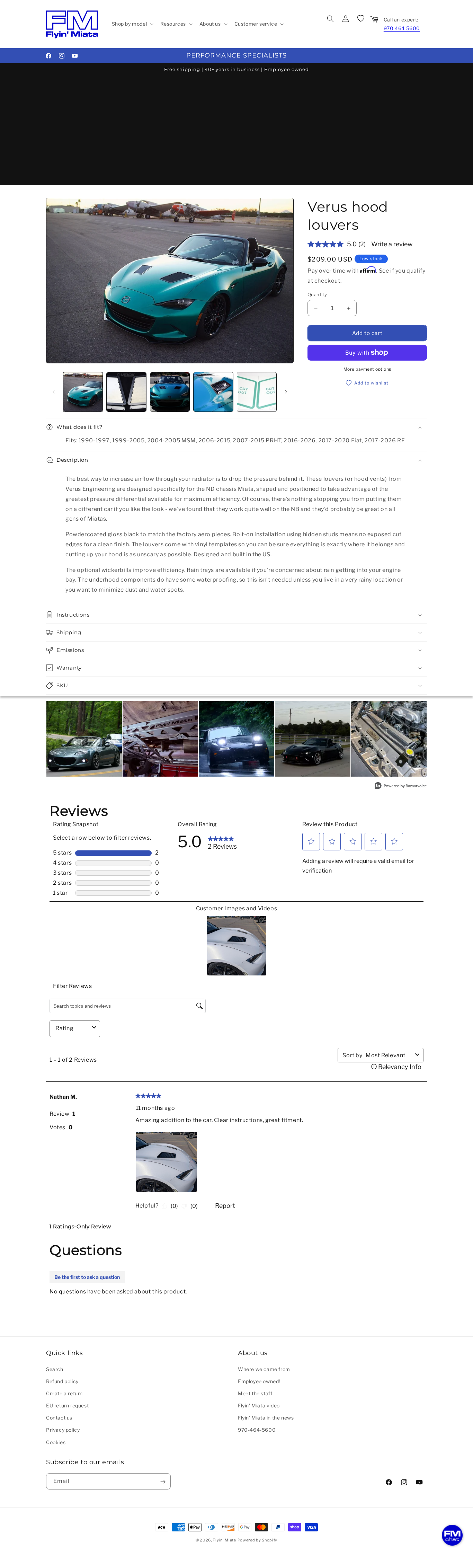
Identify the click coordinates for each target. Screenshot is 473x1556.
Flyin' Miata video (259, 1405)
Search (54, 1369)
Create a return (64, 1393)
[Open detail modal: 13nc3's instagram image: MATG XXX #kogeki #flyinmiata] (84, 739)
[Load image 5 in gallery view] (257, 392)
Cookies (55, 1442)
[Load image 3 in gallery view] (170, 392)
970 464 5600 (402, 28)
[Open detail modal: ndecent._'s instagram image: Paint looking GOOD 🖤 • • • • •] (312, 739)
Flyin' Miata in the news (266, 1418)
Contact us (59, 1418)
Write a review (391, 244)
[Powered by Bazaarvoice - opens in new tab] (401, 786)
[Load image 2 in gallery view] (126, 392)
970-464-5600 (257, 1430)
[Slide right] (286, 391)
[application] (452, 1535)
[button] (132, 24)
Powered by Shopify (258, 1540)
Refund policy (62, 1381)
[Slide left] (53, 391)
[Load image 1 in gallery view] (83, 392)
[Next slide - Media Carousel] (419, 742)
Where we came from (264, 1369)
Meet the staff (255, 1393)
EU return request (67, 1405)
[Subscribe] (162, 1482)
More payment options (367, 369)
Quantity (317, 294)
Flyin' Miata (224, 1540)
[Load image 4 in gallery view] (213, 392)
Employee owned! (259, 1381)
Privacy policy (63, 1430)
